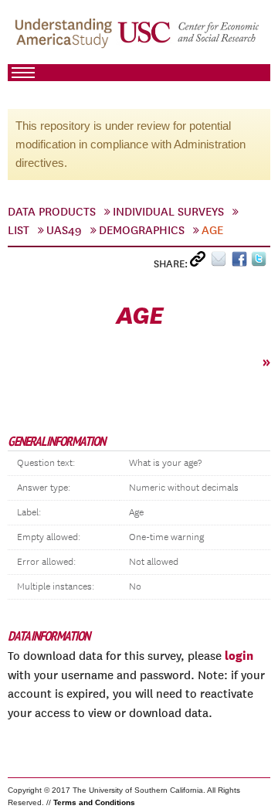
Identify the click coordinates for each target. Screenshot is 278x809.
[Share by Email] (221, 262)
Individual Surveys (168, 212)
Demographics (142, 230)
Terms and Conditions (94, 802)
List (18, 230)
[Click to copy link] (200, 262)
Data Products (52, 212)
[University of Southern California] (189, 39)
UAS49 (64, 230)
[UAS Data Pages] (65, 39)
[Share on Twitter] (260, 262)
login (239, 655)
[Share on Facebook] (241, 262)
